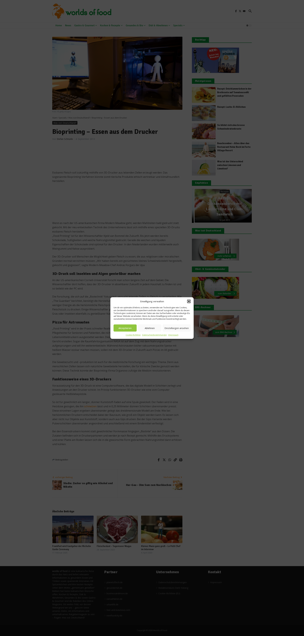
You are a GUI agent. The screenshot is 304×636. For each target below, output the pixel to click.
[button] (188, 301)
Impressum (173, 335)
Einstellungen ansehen (177, 328)
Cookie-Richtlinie (133, 335)
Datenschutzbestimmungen (154, 335)
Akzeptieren (125, 328)
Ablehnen (150, 328)
